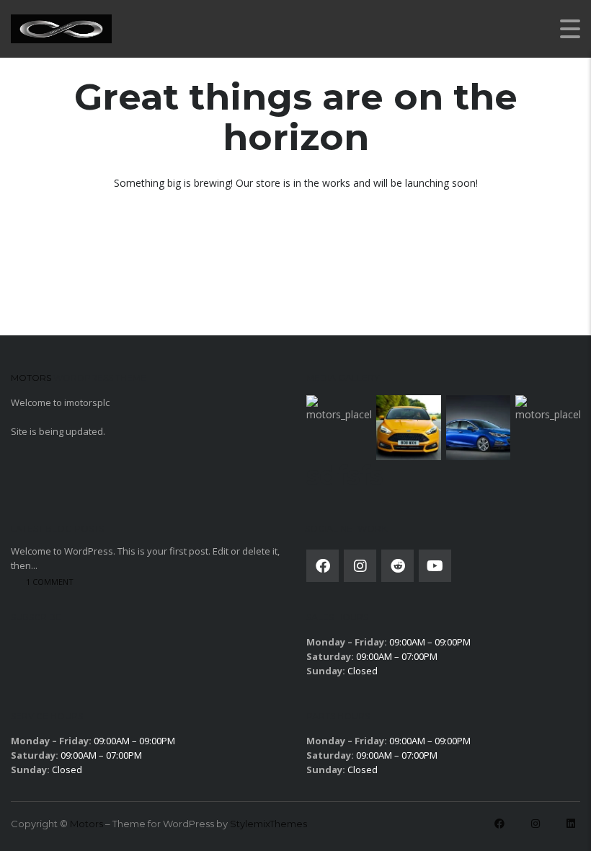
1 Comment (50, 581)
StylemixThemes (268, 823)
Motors (86, 823)
